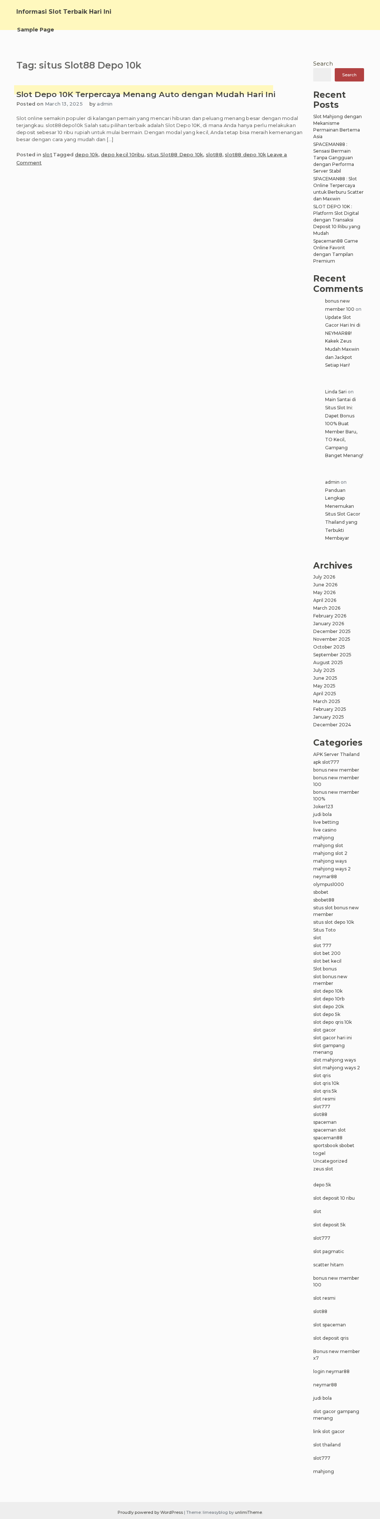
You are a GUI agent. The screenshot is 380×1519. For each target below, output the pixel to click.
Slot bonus (325, 969)
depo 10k (86, 154)
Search (323, 63)
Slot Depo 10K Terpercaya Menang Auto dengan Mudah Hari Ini (145, 94)
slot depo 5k (326, 1014)
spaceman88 (328, 1137)
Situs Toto (324, 930)
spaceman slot (329, 1130)
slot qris (322, 1075)
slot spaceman (329, 1325)
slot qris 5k (325, 1091)
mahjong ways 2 (332, 869)
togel (319, 1153)
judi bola (322, 814)
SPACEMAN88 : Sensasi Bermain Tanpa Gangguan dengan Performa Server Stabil (333, 157)
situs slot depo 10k (333, 922)
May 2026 (324, 592)
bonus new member (336, 770)
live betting (326, 822)
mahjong (323, 837)
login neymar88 (331, 1371)
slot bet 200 (327, 953)
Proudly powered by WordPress (151, 1512)
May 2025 (324, 686)
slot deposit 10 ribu (334, 1198)
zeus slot (323, 1169)
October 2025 (329, 647)
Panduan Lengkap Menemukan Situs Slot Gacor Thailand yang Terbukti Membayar (342, 514)
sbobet (320, 892)
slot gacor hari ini (332, 1037)
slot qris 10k (326, 1083)
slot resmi (324, 1099)
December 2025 (332, 631)
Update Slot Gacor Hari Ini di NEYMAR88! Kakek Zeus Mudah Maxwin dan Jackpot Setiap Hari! (342, 341)
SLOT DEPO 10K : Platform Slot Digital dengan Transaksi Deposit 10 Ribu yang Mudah (336, 220)
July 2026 (324, 577)
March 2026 (326, 608)
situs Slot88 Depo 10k (175, 154)
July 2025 (324, 670)
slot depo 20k (328, 1006)
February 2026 (329, 616)
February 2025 (329, 709)
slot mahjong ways (334, 1060)
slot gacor (324, 1030)
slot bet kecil (327, 961)
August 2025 (328, 662)
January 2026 (328, 623)
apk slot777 (326, 762)
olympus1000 (328, 884)
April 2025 (324, 693)
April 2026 (324, 600)
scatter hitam (328, 1265)
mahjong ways (330, 861)
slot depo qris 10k (332, 1022)
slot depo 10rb (328, 999)
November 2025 (331, 639)
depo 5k (322, 1184)
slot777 (321, 1106)
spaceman (325, 1122)
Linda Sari (336, 391)
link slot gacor (329, 1431)
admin (104, 104)
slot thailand (327, 1445)
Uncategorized (330, 1161)
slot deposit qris (330, 1338)
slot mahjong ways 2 (336, 1067)
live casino (325, 830)
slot (47, 154)
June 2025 (325, 678)
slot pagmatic (328, 1251)
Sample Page (35, 29)
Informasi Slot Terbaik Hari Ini (63, 11)
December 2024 (332, 724)
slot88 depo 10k (245, 154)
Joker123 (323, 806)
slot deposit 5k (329, 1224)
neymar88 (325, 876)
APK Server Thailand (336, 754)
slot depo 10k (328, 991)
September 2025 (332, 654)
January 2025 (328, 717)
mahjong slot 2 (330, 853)
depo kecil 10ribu (122, 154)
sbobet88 (323, 900)
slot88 (214, 154)
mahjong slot (328, 845)
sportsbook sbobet (333, 1145)
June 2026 (325, 584)
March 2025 (326, 701)
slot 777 (322, 945)
